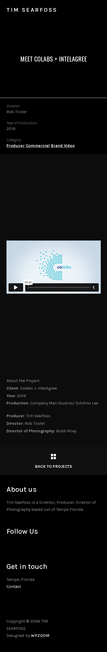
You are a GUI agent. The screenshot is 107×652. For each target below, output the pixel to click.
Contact (13, 586)
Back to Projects (53, 466)
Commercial (38, 145)
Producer (15, 145)
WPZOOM (40, 635)
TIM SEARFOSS (31, 10)
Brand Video (63, 145)
